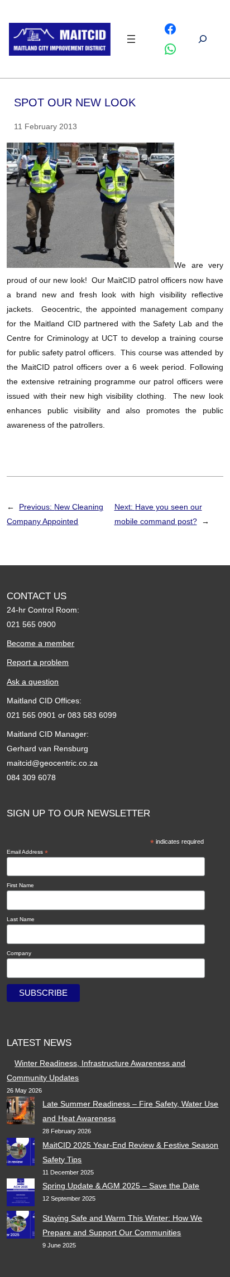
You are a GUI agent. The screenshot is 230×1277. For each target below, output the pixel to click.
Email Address (27, 852)
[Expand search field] (202, 39)
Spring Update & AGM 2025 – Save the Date (120, 1185)
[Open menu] (131, 39)
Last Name (21, 919)
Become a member (40, 643)
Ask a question (33, 681)
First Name (20, 885)
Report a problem (38, 662)
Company (19, 953)
